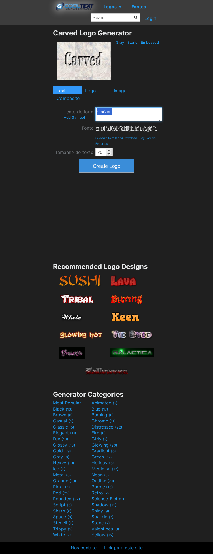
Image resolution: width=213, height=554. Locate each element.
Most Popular (67, 403)
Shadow (104, 504)
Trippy (63, 529)
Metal (62, 475)
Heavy (63, 462)
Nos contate (84, 547)
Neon (100, 475)
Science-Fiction (110, 498)
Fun (60, 439)
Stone (132, 42)
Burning (103, 415)
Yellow (102, 534)
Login (150, 18)
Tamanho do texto (74, 152)
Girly (100, 439)
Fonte (87, 128)
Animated (105, 403)
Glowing (104, 445)
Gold (62, 450)
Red (61, 493)
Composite (68, 98)
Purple (102, 486)
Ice (59, 468)
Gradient (104, 450)
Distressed (107, 427)
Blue (100, 409)
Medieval (105, 468)
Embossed (150, 42)
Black (62, 409)
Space (62, 516)
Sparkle (102, 516)
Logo (90, 90)
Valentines (105, 529)
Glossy (64, 445)
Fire (99, 433)
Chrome (104, 421)
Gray (120, 42)
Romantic (101, 143)
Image (120, 90)
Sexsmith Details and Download (116, 138)
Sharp (62, 511)
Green (102, 457)
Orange (64, 480)
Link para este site (123, 547)
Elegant (64, 433)
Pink (61, 486)
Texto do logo (78, 114)
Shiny (100, 511)
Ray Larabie (148, 138)
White (62, 534)
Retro (100, 493)
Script (62, 504)
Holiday (103, 462)
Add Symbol (74, 117)
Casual (63, 421)
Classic (63, 427)
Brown (63, 415)
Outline (103, 480)
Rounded (66, 498)
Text (61, 90)
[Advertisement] (26, 112)
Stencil (63, 522)
